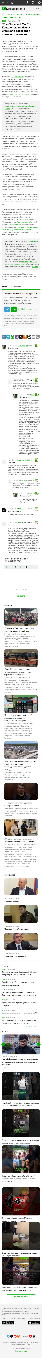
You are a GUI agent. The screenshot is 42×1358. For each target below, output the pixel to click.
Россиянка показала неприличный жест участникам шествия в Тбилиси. (20, 1289)
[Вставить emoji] (26, 567)
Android (31, 241)
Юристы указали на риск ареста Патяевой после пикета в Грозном (19, 840)
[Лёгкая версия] (12, 3)
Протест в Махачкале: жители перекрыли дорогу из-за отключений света (20, 1141)
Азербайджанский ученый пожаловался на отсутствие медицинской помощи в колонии (20, 1062)
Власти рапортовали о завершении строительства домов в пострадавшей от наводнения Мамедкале (20, 765)
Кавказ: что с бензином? (13, 14)
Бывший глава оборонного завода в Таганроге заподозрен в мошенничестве (20, 993)
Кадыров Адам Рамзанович (16, 929)
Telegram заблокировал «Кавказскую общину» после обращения (18, 1219)
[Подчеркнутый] (15, 567)
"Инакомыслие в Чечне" (26, 222)
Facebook (24, 262)
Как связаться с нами (17, 1318)
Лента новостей (15, 17)
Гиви (19, 522)
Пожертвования (35, 1318)
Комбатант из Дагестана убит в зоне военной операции (18, 983)
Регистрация (21, 590)
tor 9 (25, 380)
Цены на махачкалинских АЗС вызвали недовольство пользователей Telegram (18, 718)
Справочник (13, 225)
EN (7, 2)
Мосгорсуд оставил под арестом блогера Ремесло (18, 804)
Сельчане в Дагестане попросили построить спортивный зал (19, 629)
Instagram (33, 262)
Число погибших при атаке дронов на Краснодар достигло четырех (19, 1021)
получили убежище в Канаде (18, 94)
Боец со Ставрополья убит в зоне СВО (19, 1012)
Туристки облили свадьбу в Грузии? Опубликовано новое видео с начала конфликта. (18, 1178)
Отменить (21, 596)
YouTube (35, 267)
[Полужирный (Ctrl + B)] (6, 567)
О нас (3, 1318)
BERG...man (21, 509)
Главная (5, 17)
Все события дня (33, 1027)
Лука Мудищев (23, 346)
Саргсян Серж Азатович (15, 956)
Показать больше (21, 1296)
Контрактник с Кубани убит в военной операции (19, 1004)
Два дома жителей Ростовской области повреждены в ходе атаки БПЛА (19, 973)
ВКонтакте (9, 264)
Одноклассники (21, 264)
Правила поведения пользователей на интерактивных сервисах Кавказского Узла (20, 1343)
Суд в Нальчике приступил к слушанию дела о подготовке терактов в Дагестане (17, 672)
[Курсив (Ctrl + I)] (11, 567)
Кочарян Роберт (11, 901)
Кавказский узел (17, 77)
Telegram (30, 251)
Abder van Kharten (24, 460)
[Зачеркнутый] (20, 567)
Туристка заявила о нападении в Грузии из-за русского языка (20, 1254)
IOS (36, 241)
